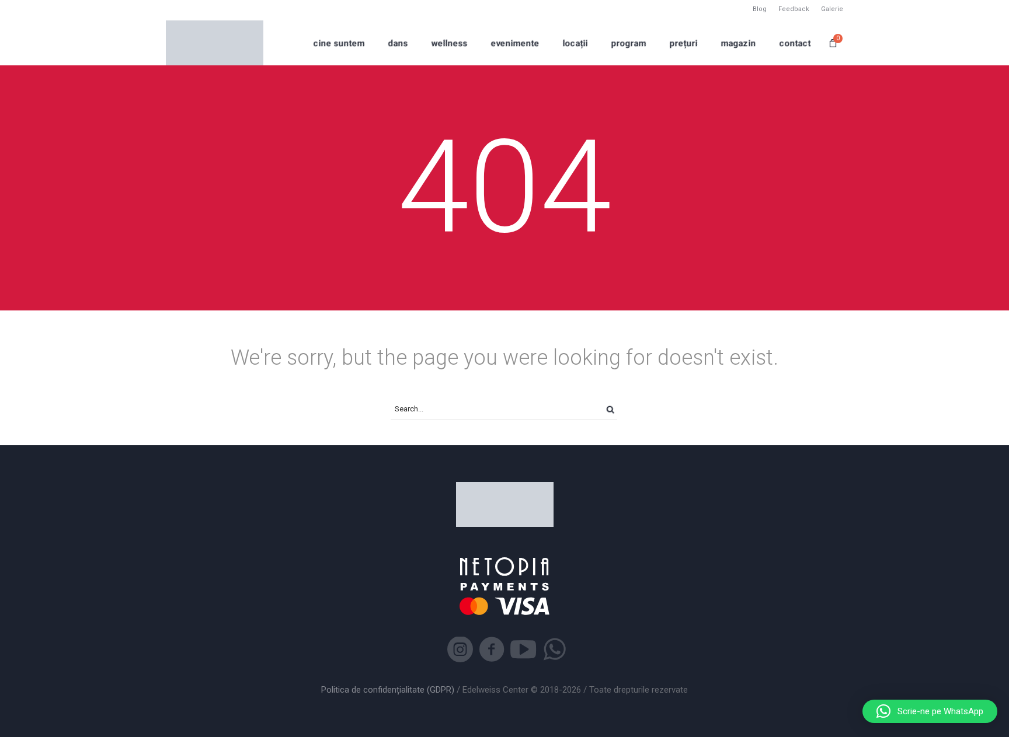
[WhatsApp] (555, 649)
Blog (760, 9)
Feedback (793, 9)
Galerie (832, 9)
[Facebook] (492, 649)
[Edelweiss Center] (214, 42)
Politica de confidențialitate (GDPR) (387, 689)
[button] (929, 711)
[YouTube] (523, 649)
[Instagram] (460, 649)
